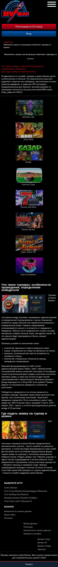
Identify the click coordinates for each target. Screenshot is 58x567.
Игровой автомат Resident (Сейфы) (20, 498)
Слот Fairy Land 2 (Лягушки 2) (18, 501)
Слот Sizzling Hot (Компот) (16, 494)
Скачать (29, 564)
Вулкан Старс (44, 539)
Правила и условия (32, 534)
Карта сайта (9, 515)
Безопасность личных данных (18, 511)
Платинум (28, 527)
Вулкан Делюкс (30, 523)
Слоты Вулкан (10, 488)
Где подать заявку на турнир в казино (18, 71)
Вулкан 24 (42, 542)
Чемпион (42, 549)
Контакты (8, 518)
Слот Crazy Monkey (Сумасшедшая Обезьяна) (25, 491)
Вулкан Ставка (44, 546)
